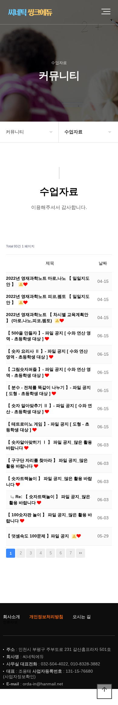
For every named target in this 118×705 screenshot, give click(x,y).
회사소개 (11, 616)
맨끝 (80, 553)
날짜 (103, 263)
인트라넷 (10, 622)
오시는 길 (82, 616)
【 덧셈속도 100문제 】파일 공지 (38, 536)
